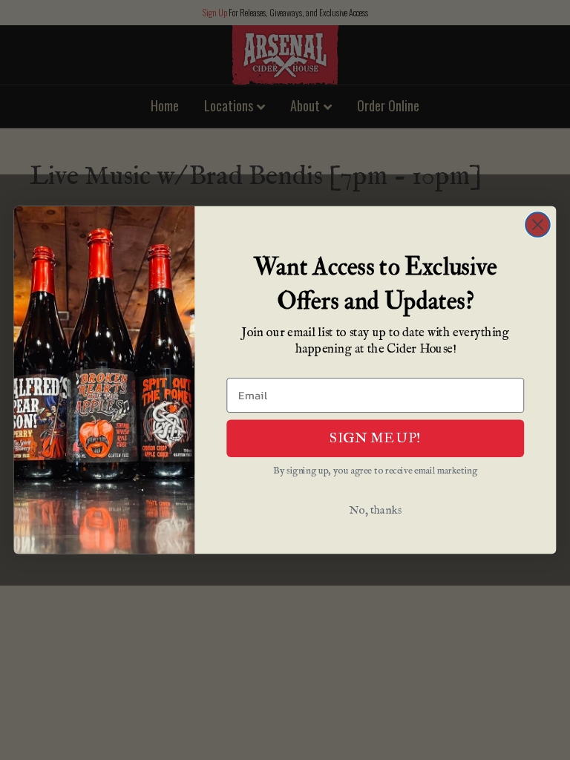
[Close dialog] (538, 225)
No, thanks (375, 511)
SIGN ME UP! (375, 437)
